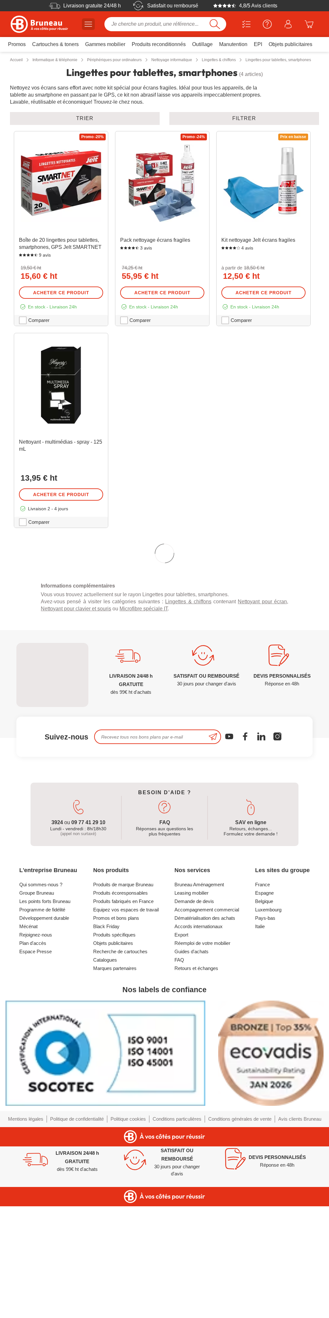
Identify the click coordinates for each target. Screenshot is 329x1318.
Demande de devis (194, 1016)
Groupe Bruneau (36, 1008)
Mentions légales (25, 1234)
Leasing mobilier (191, 1008)
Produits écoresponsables (120, 1008)
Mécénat (28, 1041)
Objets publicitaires (113, 1058)
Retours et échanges (196, 1083)
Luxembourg (268, 1024)
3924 (57, 937)
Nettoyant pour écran (262, 716)
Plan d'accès (32, 1058)
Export (181, 1049)
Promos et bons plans (116, 1033)
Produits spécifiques (114, 1049)
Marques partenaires (115, 1083)
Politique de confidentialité (77, 1234)
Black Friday (106, 1041)
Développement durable (44, 1033)
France (262, 999)
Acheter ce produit (61, 292)
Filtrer (244, 118)
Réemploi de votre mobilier (202, 1058)
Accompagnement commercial (206, 1024)
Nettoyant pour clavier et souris (76, 723)
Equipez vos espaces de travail (126, 1024)
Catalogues (105, 1075)
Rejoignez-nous (35, 1049)
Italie (260, 1041)
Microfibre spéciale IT (144, 723)
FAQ (179, 1075)
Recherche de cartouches (120, 1066)
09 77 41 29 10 (88, 937)
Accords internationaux (198, 1041)
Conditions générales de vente (239, 1234)
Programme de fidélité (42, 1024)
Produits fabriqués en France (123, 1016)
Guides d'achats (191, 1066)
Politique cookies (128, 1234)
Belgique (264, 1016)
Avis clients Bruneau (299, 1234)
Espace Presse (35, 1066)
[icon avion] (213, 851)
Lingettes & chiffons (188, 716)
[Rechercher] (214, 24)
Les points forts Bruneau (44, 1016)
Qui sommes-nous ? (40, 999)
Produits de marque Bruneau (123, 999)
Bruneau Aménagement (199, 999)
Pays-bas (265, 1033)
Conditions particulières (177, 1234)
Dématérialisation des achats (204, 1033)
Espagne (264, 1008)
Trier (84, 118)
